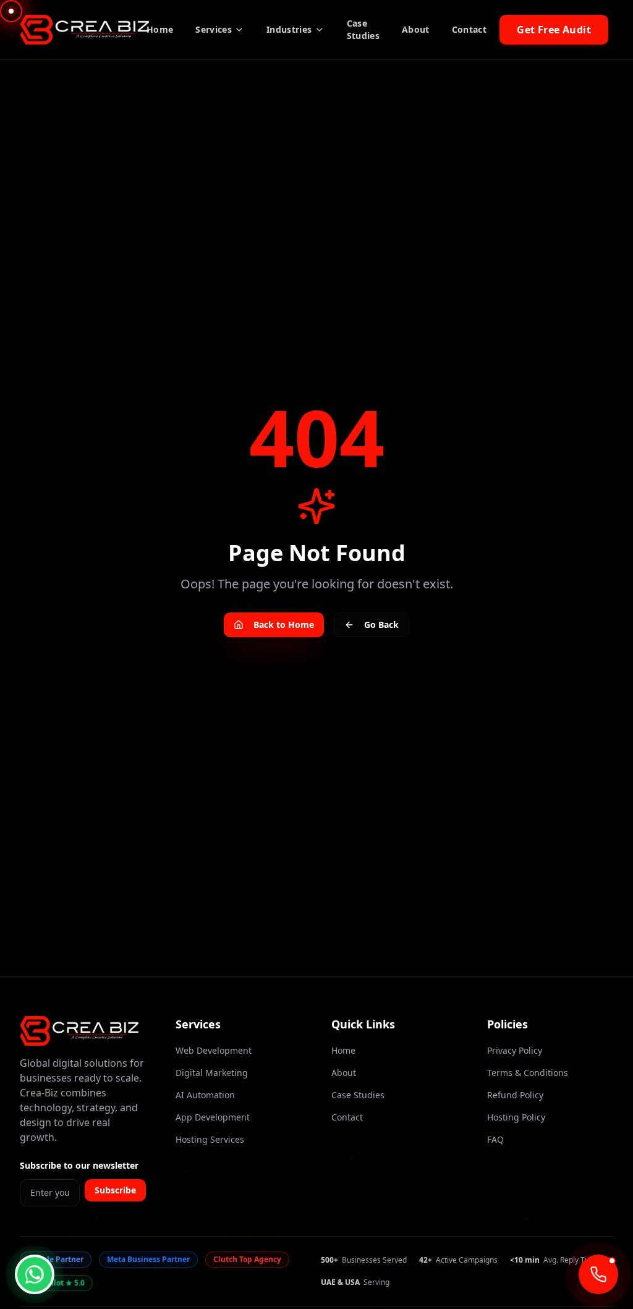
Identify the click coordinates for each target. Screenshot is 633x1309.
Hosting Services (210, 1139)
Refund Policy (515, 1095)
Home (160, 29)
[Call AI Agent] (598, 1274)
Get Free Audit (554, 29)
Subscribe (115, 1190)
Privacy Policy (514, 1050)
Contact (469, 29)
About (416, 29)
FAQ (495, 1139)
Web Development (214, 1050)
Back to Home (283, 624)
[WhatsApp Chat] (34, 1274)
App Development (213, 1117)
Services (213, 29)
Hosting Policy (516, 1117)
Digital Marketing (212, 1072)
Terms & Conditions (527, 1072)
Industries (289, 29)
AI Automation (205, 1095)
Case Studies (363, 29)
